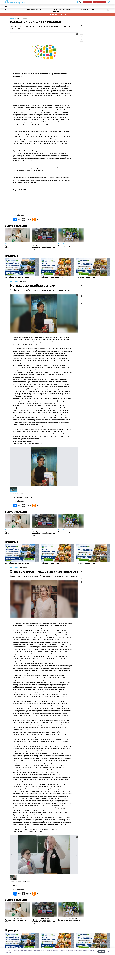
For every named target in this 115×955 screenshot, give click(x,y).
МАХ (6, 6)
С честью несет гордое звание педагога (62, 10)
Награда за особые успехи (35, 9)
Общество (13, 18)
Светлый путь (14, 1)
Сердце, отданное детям (87, 9)
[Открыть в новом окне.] (17, 219)
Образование (14, 281)
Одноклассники (100, 2)
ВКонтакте (87, 2)
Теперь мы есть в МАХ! (57, 14)
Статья (7, 10)
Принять (101, 951)
